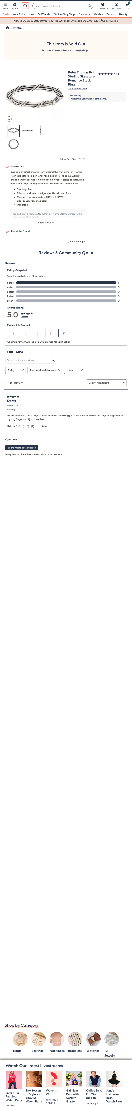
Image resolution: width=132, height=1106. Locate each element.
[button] (5, 7)
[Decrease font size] (83, 159)
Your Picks (19, 14)
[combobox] (59, 6)
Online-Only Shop (64, 14)
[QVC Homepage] (7, 28)
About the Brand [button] (20, 231)
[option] (66, 21)
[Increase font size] (79, 159)
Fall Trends (44, 14)
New (31, 14)
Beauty (123, 14)
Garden (98, 14)
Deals (6, 14)
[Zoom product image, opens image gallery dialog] (8, 119)
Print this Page (77, 241)
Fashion (111, 14)
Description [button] (17, 166)
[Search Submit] (90, 6)
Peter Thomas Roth (77, 88)
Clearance (84, 14)
